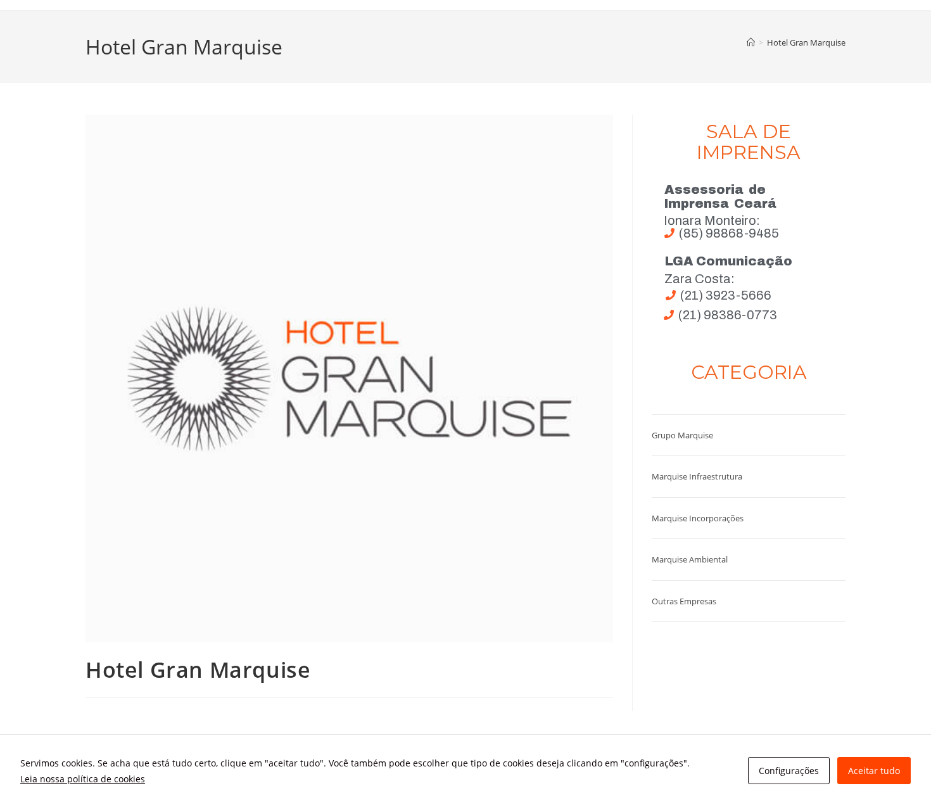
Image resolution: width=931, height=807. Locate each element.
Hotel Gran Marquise (806, 42)
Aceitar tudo (874, 771)
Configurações (789, 771)
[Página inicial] (751, 42)
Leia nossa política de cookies (82, 779)
